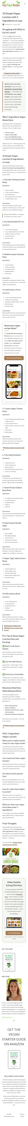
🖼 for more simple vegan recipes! (13, 628)
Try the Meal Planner (14, 933)
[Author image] (3, 24)
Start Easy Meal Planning (14, 358)
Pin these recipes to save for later (14, 448)
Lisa (11, 24)
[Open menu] (24, 4)
